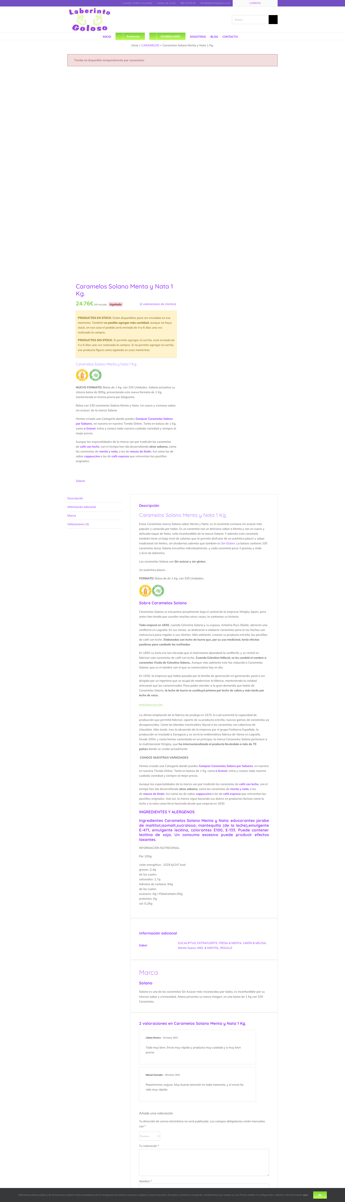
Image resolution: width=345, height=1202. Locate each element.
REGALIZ (226, 948)
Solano (80, 481)
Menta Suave (187, 948)
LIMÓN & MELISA (254, 943)
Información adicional (81, 507)
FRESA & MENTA (230, 943)
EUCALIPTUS (187, 943)
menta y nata (108, 451)
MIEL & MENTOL (208, 948)
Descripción (75, 498)
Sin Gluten (228, 543)
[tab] (94, 498)
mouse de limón (140, 451)
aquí (305, 1194)
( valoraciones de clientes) (158, 304)
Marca (71, 515)
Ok (320, 1195)
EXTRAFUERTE (207, 943)
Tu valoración (149, 1146)
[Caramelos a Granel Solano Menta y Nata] (117, 173)
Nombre (145, 1181)
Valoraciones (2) (78, 524)
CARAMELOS (150, 45)
